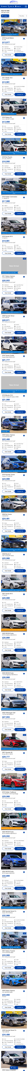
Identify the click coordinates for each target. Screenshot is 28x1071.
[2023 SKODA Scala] (14, 623)
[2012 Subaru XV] (14, 107)
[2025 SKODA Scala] (14, 861)
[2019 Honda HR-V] (14, 226)
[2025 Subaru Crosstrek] (14, 1059)
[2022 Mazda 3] (14, 543)
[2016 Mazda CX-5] (14, 384)
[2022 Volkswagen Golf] (14, 702)
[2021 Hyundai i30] (14, 742)
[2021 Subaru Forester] (14, 940)
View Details (8, 55)
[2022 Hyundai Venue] (14, 305)
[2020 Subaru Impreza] (14, 424)
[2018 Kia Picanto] (14, 146)
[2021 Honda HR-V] (14, 583)
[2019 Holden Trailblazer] (14, 781)
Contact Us (20, 55)
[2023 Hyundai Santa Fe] (14, 1020)
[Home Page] (14, 2)
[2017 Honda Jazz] (14, 67)
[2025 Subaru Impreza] (14, 980)
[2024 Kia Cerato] (14, 504)
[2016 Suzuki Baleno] (14, 27)
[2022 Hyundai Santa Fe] (14, 900)
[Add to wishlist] (24, 39)
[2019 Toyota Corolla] (14, 345)
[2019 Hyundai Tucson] (14, 464)
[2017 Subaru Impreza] (14, 265)
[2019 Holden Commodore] (14, 186)
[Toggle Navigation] (26, 6)
